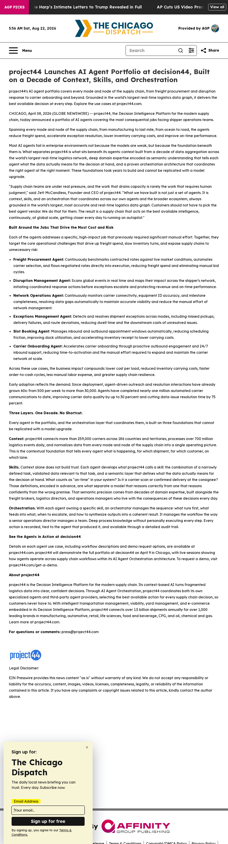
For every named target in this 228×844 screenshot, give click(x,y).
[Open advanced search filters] (191, 50)
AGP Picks (14, 7)
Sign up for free (48, 821)
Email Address (26, 801)
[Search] (180, 50)
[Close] (87, 747)
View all (217, 7)
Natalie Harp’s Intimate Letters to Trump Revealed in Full (82, 7)
